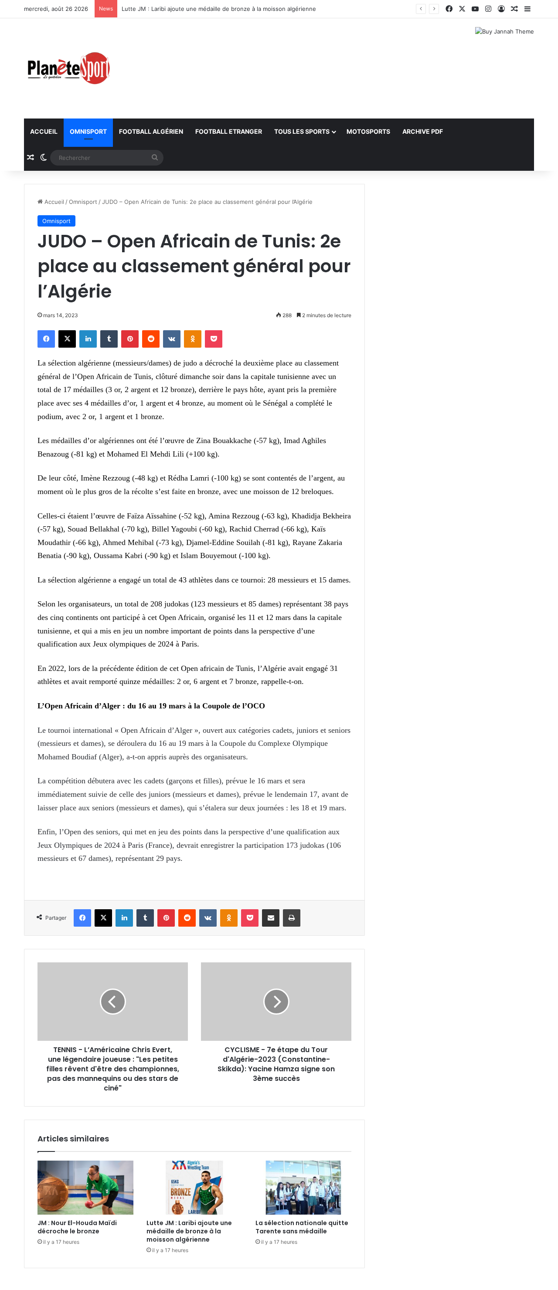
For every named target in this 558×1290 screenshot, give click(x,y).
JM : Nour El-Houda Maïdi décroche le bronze (77, 1227)
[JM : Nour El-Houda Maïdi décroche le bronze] (85, 1188)
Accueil (44, 131)
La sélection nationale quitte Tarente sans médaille (301, 1227)
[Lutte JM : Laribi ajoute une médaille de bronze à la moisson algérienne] (194, 1188)
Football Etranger (228, 131)
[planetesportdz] (67, 68)
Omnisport (88, 131)
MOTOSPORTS (368, 131)
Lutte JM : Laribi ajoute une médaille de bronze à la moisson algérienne (219, 8)
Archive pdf (422, 131)
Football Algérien (151, 131)
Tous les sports (302, 131)
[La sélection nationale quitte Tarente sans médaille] (303, 1188)
